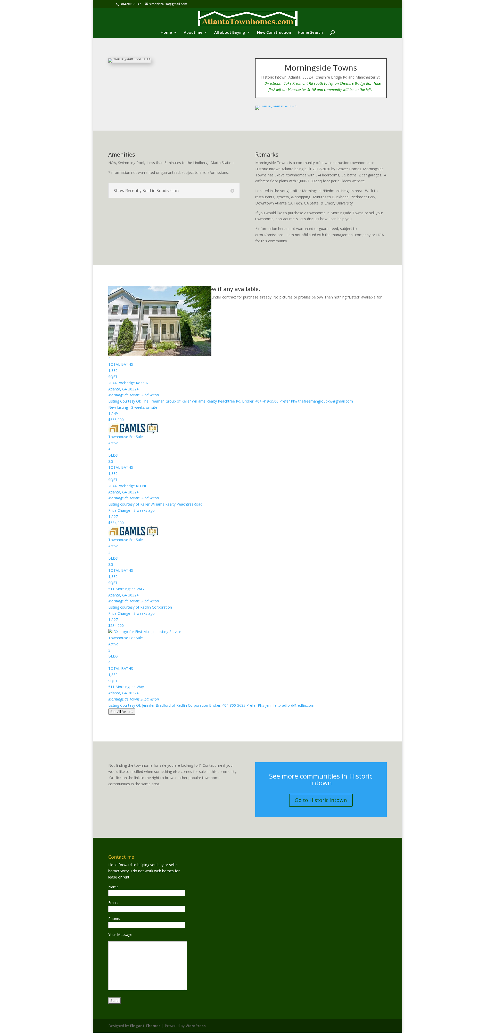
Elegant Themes (145, 1025)
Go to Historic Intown (321, 800)
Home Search (310, 32)
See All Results (121, 711)
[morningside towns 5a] (275, 109)
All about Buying (229, 32)
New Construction (274, 32)
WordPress (196, 1025)
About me (193, 32)
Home (166, 32)
